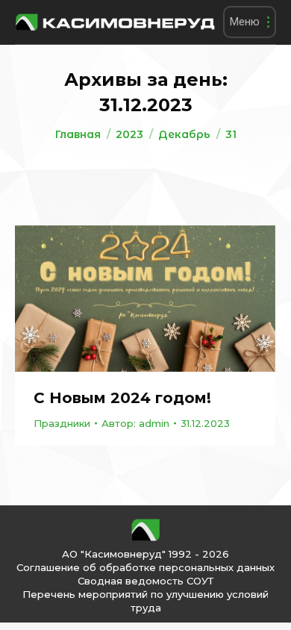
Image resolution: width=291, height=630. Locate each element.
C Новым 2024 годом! (122, 398)
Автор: (135, 423)
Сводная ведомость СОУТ (145, 581)
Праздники (62, 423)
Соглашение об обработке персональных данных (145, 567)
